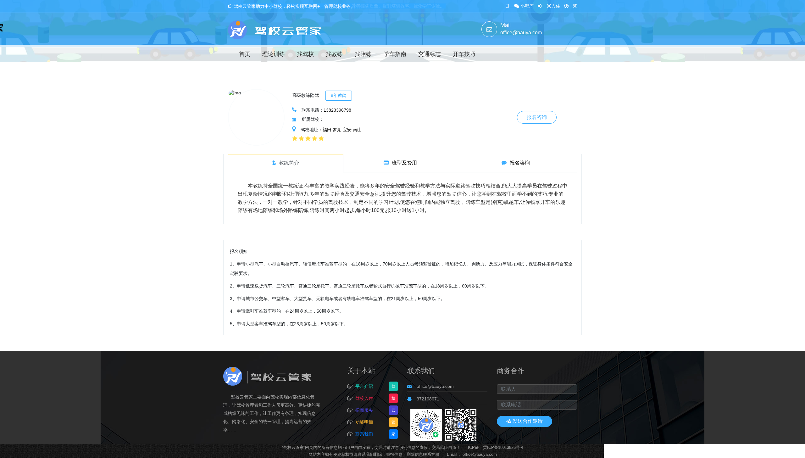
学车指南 (395, 54)
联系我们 (364, 434)
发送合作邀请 (528, 421)
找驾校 (305, 54)
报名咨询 (537, 117)
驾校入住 (364, 398)
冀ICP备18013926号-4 (503, 447)
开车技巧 (464, 54)
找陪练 (363, 54)
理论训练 (273, 54)
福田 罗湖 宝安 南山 (342, 129)
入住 (555, 5)
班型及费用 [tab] (404, 162)
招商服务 (364, 410)
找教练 (334, 54)
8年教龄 (339, 95)
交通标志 (429, 54)
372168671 (428, 398)
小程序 (527, 5)
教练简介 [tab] (289, 162)
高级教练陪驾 (305, 95)
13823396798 (337, 110)
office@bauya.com (435, 386)
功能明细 (364, 422)
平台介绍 (364, 386)
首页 (244, 54)
